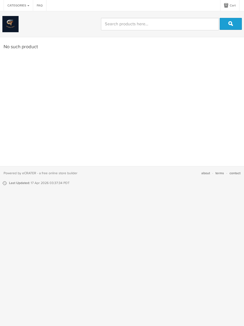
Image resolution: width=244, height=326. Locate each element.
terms (219, 173)
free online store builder (59, 173)
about (205, 173)
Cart (232, 5)
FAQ (40, 5)
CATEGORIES (17, 5)
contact (234, 173)
